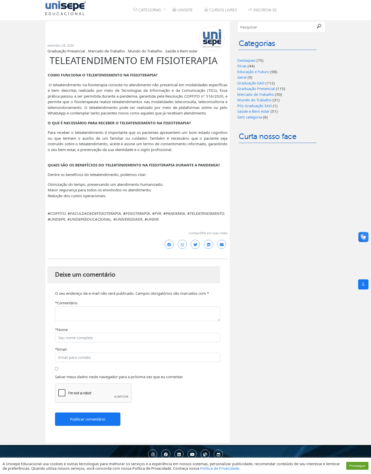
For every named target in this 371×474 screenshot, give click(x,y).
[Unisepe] (65, 7)
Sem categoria (249, 117)
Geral (242, 77)
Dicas (242, 65)
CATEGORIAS (149, 10)
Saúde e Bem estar (181, 50)
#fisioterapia (136, 213)
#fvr (156, 213)
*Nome (61, 329)
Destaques (246, 60)
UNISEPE (185, 10)
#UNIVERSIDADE (128, 219)
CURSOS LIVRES (223, 10)
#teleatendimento (205, 213)
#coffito (57, 213)
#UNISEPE (56, 219)
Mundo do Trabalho (145, 50)
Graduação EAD (250, 82)
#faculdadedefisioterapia (94, 213)
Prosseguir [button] (357, 465)
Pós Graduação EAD (254, 105)
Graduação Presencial (66, 50)
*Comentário (66, 302)
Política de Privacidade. (220, 468)
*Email (61, 349)
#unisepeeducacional (89, 219)
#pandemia (174, 213)
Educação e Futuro (253, 71)
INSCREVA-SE (265, 10)
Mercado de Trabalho (106, 50)
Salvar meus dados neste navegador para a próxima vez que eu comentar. (119, 376)
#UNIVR (151, 219)
